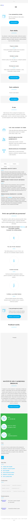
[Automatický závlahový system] (4, 511)
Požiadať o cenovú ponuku (14, 316)
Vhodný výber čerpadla (7, 466)
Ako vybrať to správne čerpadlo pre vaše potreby (14, 501)
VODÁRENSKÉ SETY (15, 488)
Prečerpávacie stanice (14, 66)
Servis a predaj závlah (7, 476)
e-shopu (10, 197)
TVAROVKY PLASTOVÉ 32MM (19, 491)
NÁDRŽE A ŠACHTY (5, 488)
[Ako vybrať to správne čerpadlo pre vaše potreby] (4, 503)
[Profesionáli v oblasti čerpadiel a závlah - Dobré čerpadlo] (8, 7)
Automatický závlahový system (14, 508)
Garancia (14, 163)
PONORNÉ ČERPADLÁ (6, 485)
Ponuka (5, 166)
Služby (5, 163)
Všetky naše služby (14, 77)
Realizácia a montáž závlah (8, 474)
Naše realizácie (14, 99)
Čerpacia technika (14, 46)
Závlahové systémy (14, 56)
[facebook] (2, 457)
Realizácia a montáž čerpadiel (9, 468)
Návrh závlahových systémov (8, 472)
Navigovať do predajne (14, 406)
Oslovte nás (22, 226)
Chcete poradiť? (14, 22)
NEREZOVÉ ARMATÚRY (6, 491)
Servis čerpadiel (6, 470)
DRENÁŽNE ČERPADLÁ (16, 485)
